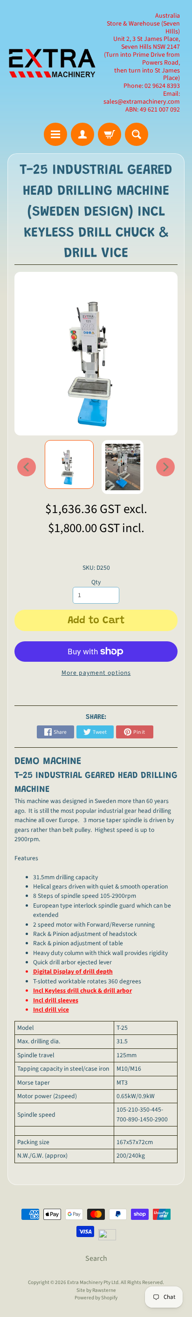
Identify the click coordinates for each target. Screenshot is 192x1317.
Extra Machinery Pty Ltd (92, 1282)
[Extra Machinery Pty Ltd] (51, 63)
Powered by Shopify (96, 1297)
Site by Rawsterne (96, 1290)
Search (96, 1258)
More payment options (96, 672)
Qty (96, 582)
